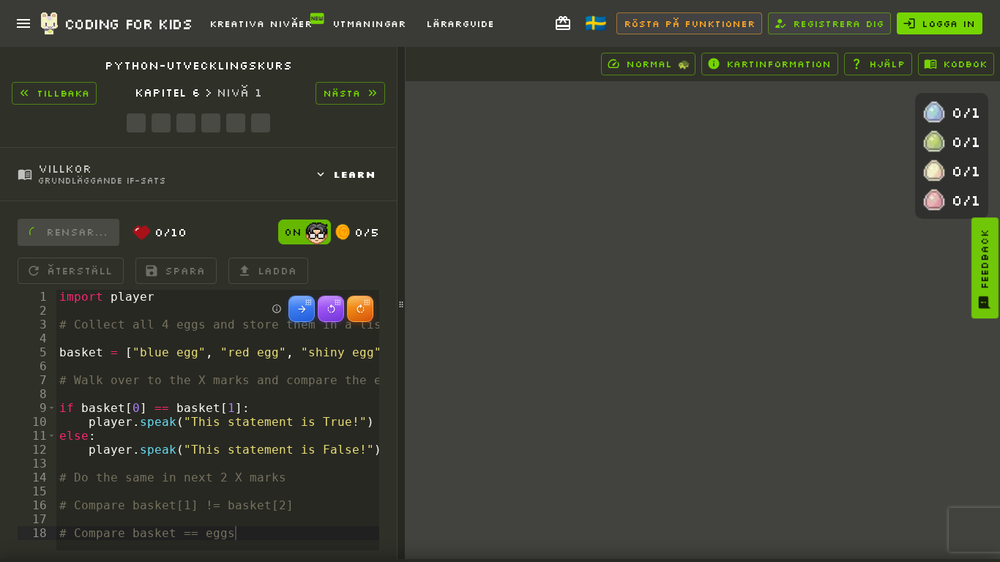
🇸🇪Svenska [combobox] (603, 28)
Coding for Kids (128, 23)
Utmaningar (369, 23)
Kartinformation (778, 64)
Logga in (948, 23)
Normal (658, 64)
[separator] (401, 304)
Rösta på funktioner (689, 23)
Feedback (984, 259)
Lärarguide (460, 23)
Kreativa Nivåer (260, 23)
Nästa (341, 93)
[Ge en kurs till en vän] (563, 23)
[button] (52, 408)
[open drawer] (23, 23)
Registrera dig (838, 23)
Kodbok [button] (965, 64)
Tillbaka (63, 93)
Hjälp (887, 64)
